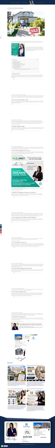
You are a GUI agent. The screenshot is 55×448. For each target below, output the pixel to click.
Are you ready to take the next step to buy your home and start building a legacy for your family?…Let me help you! (26, 68)
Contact (43, 2)
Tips (11, 9)
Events (36, 2)
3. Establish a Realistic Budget (16, 62)
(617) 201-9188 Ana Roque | (27, 327)
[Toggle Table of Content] (37, 59)
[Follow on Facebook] (23, 437)
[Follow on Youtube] (29, 437)
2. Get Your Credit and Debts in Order (17, 61)
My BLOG (40, 2)
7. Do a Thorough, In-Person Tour (16, 65)
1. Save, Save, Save (15, 60)
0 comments (14, 9)
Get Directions (43, 437)
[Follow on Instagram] (25, 437)
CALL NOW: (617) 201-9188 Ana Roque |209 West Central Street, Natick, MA (23, 69)
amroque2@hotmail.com (25, 441)
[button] (0, 37)
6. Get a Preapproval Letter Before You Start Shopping (19, 64)
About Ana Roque (17, 2)
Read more (17, 385)
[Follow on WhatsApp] (28, 437)
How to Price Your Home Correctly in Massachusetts (16, 365)
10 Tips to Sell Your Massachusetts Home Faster (15, 388)
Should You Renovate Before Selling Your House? (34, 365)
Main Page (12, 2)
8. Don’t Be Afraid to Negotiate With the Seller (18, 66)
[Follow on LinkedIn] (26, 437)
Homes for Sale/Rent (24, 2)
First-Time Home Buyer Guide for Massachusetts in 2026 (35, 389)
